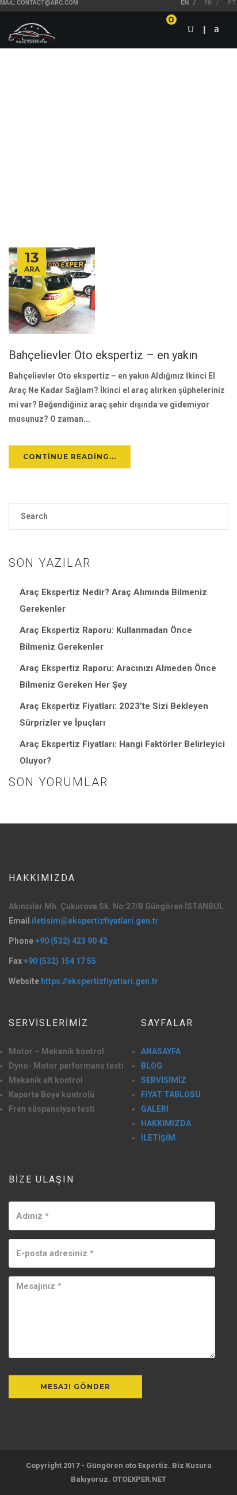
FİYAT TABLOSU (171, 1094)
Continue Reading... (69, 456)
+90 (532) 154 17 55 (60, 961)
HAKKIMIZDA (166, 1123)
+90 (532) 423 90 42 (71, 940)
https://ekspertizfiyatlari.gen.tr (99, 981)
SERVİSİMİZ (163, 1080)
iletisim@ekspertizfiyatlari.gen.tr (95, 920)
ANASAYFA (161, 1051)
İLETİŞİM (158, 1137)
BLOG (151, 1065)
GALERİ (155, 1108)
